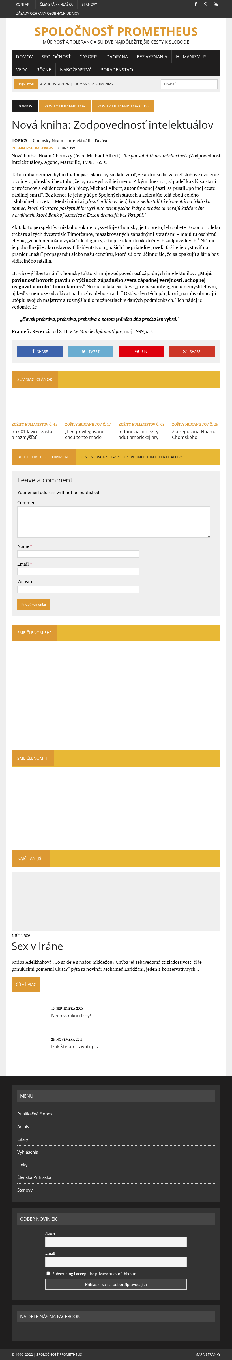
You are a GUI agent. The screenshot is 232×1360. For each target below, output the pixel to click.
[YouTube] (215, 4)
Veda (22, 70)
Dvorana (117, 57)
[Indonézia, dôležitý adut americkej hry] (143, 417)
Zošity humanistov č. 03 (141, 424)
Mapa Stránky (207, 1354)
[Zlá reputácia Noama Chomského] (196, 417)
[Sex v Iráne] (116, 927)
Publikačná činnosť (35, 1114)
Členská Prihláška (56, 4)
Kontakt (23, 4)
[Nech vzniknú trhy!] (29, 1021)
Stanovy (89, 4)
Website (25, 581)
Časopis (89, 57)
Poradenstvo (116, 70)
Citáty (22, 1139)
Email (23, 564)
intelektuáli (79, 140)
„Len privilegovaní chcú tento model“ (84, 435)
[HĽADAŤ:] (189, 83)
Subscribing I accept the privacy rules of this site (93, 1273)
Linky (22, 1164)
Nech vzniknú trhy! (71, 1015)
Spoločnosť (56, 57)
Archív (23, 1126)
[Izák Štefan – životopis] (29, 1052)
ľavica (101, 140)
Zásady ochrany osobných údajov (47, 13)
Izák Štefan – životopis (74, 1046)
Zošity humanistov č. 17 (88, 424)
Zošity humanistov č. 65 (34, 424)
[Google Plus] (205, 4)
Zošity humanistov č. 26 (195, 424)
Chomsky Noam (48, 140)
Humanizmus (191, 57)
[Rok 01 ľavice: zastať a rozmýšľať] (36, 417)
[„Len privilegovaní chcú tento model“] (89, 417)
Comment (27, 502)
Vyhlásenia (27, 1152)
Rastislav (44, 148)
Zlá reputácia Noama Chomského (194, 435)
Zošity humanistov (65, 106)
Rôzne (43, 70)
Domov (24, 57)
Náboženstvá (76, 70)
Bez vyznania (152, 57)
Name (23, 546)
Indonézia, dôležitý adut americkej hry (138, 435)
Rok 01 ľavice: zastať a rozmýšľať (33, 435)
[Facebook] (195, 4)
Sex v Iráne (37, 946)
